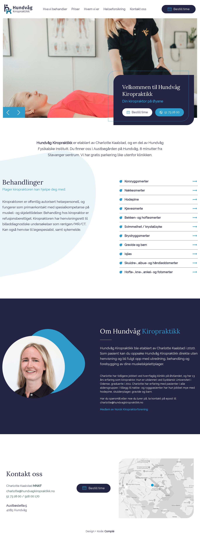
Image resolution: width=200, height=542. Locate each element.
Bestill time (181, 9)
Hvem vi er (91, 9)
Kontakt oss (138, 9)
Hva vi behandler (55, 9)
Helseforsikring (114, 9)
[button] (8, 112)
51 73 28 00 (172, 112)
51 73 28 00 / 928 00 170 (22, 496)
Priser (75, 9)
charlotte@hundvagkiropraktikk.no (30, 491)
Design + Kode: (100, 531)
